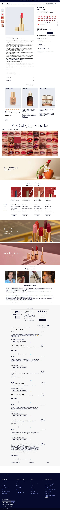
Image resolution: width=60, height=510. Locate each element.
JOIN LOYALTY (6, 474)
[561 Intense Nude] (46, 18)
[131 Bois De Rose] (54, 17)
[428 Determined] (52, 17)
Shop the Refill (40, 51)
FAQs (3, 490)
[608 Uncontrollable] (38, 18)
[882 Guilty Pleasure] (39, 18)
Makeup (19, 4)
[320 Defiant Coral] (44, 17)
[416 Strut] (52, 20)
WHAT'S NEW (3, 4)
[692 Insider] (44, 20)
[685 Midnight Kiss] (54, 20)
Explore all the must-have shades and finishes (14, 59)
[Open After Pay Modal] (41, 35)
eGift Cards (33, 488)
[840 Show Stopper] (38, 17)
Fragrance (24, 4)
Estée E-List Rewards (34, 484)
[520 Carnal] (49, 17)
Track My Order (4, 482)
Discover (44, 4)
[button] (2, 8)
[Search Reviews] (48, 326)
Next (57, 0)
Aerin (40, 4)
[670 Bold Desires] (46, 20)
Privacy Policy (47, 482)
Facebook (21, 492)
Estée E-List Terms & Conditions (50, 490)
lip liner (9, 303)
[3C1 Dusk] (17, 109)
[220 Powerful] (41, 17)
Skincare (15, 4)
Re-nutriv (36, 4)
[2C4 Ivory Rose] (8, 109)
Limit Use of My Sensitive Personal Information (49, 486)
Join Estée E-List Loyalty (49, 3)
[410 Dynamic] (47, 18)
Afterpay (32, 486)
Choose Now (39, 0)
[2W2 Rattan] (15, 109)
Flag (30, 342)
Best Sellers (9, 4)
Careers (17, 490)
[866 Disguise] (49, 18)
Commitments (18, 484)
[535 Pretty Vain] (51, 17)
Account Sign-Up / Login (6, 492)
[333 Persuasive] (43, 18)
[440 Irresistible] (51, 20)
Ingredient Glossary (19, 488)
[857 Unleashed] (46, 17)
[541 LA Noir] (41, 20)
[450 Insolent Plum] (51, 18)
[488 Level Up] (43, 20)
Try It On (48, 22)
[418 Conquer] (38, 20)
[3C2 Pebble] (19, 109)
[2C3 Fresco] (6, 109)
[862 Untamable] (54, 18)
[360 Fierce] (55, 17)
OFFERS (57, 474)
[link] (13, 98)
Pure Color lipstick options (18, 46)
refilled (12, 56)
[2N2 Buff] (13, 109)
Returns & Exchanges (5, 488)
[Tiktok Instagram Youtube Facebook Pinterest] (22, 492)
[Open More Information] (46, 29)
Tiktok (16, 492)
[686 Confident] (43, 17)
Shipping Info (4, 484)
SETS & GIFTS (30, 4)
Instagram (18, 492)
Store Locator (33, 492)
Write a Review (42, 320)
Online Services (33, 490)
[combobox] (47, 25)
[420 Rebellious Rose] (52, 18)
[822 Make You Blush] (44, 18)
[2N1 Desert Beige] (10, 109)
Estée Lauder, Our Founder (20, 482)
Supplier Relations (48, 492)
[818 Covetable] (39, 20)
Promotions (33, 482)
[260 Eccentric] (39, 17)
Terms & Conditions (48, 488)
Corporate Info (18, 486)
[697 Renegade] (49, 20)
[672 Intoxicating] (47, 20)
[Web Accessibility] (51, 497)
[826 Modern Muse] (41, 18)
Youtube (20, 492)
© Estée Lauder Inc (5, 509)
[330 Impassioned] (47, 17)
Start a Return (4, 486)
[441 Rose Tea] (55, 18)
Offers (52, 4)
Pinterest (23, 492)
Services (48, 4)
